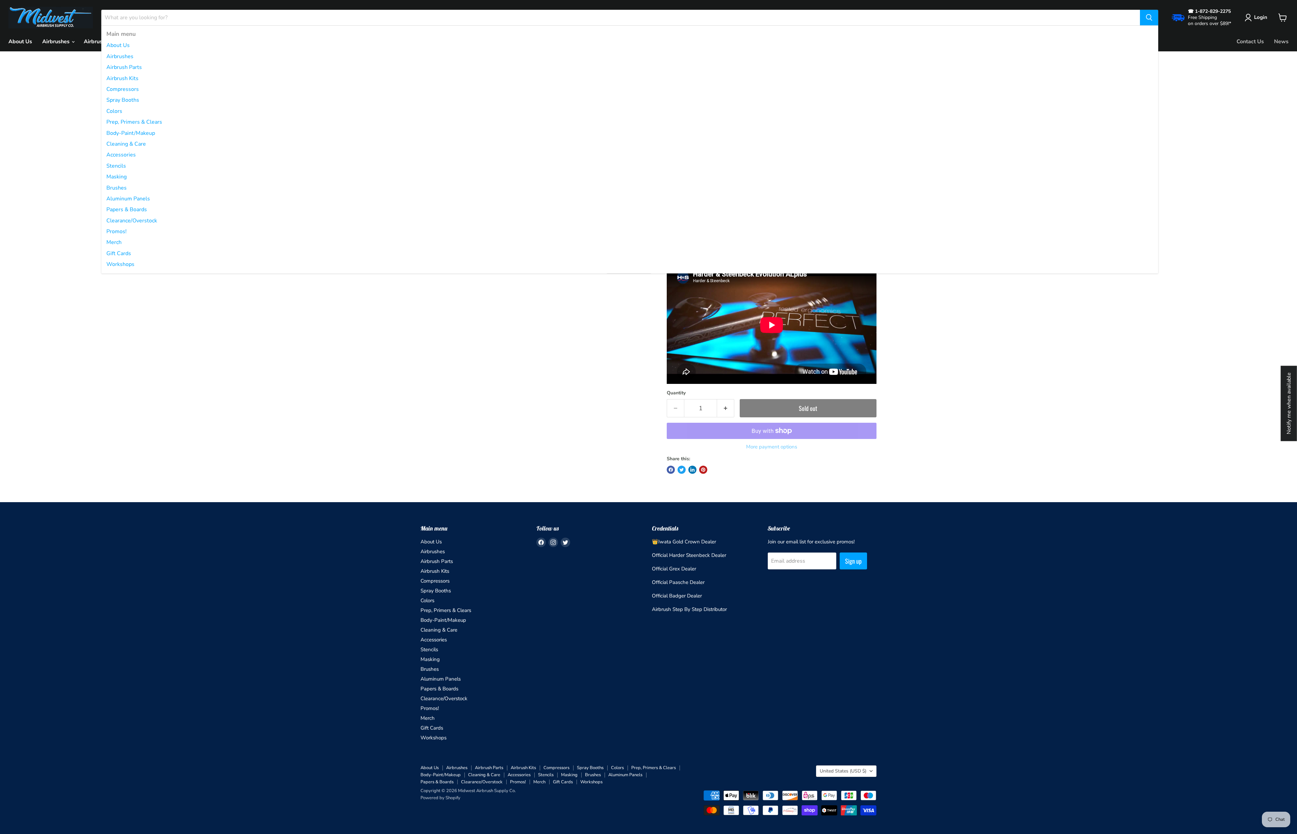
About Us (118, 45)
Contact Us (1250, 41)
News (1281, 41)
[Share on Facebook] (671, 470)
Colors (114, 111)
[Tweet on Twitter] (682, 470)
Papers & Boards (126, 209)
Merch (114, 242)
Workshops (120, 264)
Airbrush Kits (122, 78)
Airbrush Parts (124, 67)
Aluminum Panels (128, 198)
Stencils (116, 166)
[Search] (1149, 17)
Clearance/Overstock (131, 220)
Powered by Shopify (440, 798)
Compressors (122, 89)
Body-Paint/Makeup (130, 133)
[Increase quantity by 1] (725, 408)
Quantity (676, 393)
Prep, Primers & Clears (134, 122)
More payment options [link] (771, 447)
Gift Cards (118, 253)
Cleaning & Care (126, 144)
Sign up (853, 561)
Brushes (116, 188)
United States (843, 771)
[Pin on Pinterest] (703, 470)
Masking (116, 176)
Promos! (116, 231)
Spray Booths (122, 100)
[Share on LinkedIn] (692, 470)
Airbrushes (119, 56)
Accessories (121, 154)
